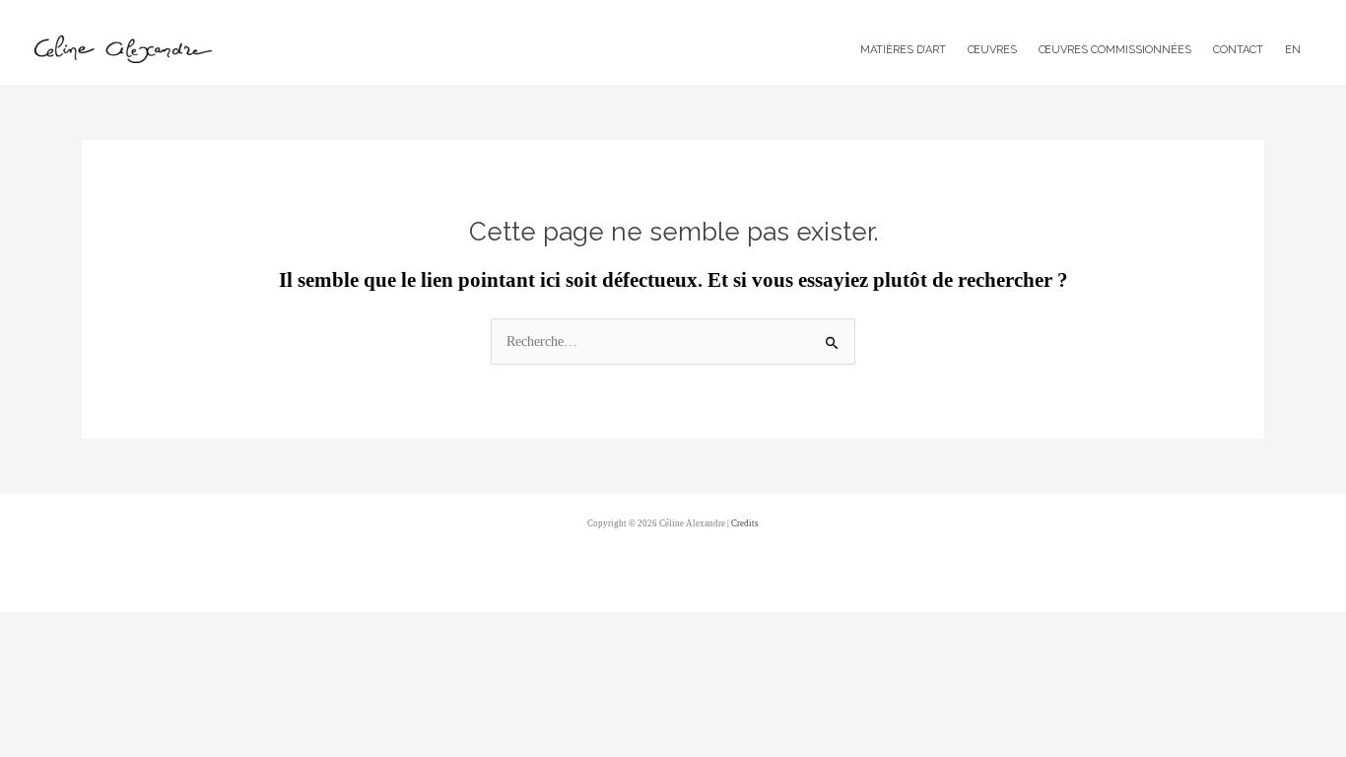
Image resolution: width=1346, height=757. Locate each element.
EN (1293, 49)
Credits (745, 523)
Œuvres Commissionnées (1115, 49)
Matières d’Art (903, 49)
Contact (1238, 49)
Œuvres (992, 49)
